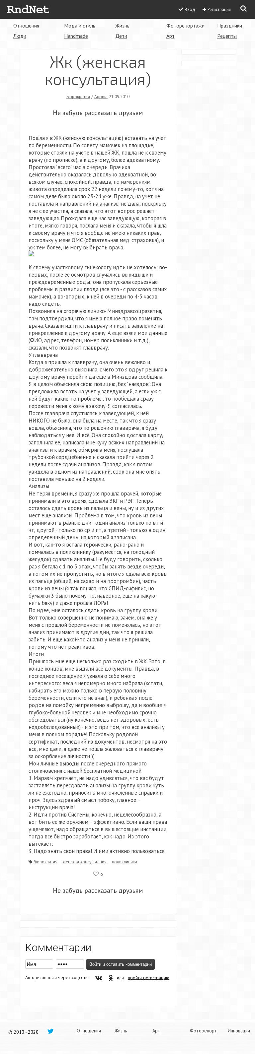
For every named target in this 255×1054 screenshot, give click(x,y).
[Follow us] (50, 1031)
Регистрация (219, 9)
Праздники (229, 25)
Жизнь (122, 25)
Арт (170, 36)
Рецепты (227, 36)
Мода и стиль (79, 25)
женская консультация (85, 862)
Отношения (26, 25)
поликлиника (124, 862)
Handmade (76, 36)
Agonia (101, 96)
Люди (19, 36)
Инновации (239, 1030)
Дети (121, 36)
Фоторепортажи (185, 25)
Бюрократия (78, 96)
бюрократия (45, 862)
